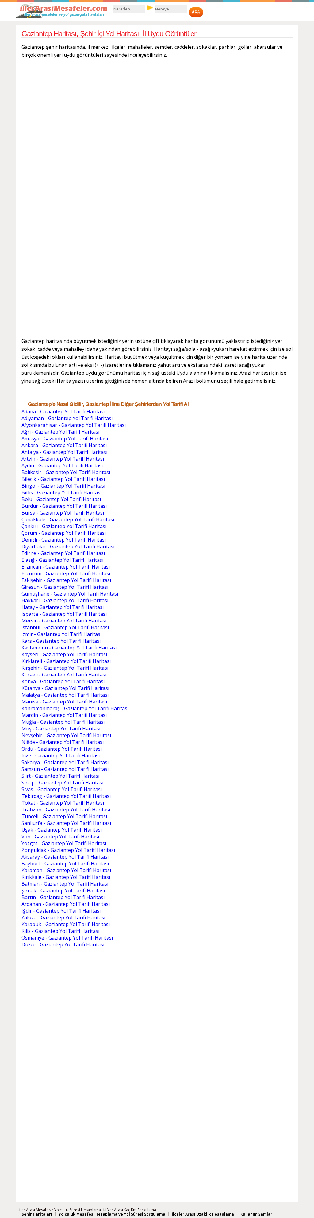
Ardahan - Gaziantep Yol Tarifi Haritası (65, 904)
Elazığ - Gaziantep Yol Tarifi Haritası (62, 560)
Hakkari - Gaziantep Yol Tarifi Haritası (64, 600)
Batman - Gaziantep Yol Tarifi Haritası (64, 883)
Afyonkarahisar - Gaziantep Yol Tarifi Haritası (73, 425)
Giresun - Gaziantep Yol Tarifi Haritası (64, 587)
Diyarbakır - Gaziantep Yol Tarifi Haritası (67, 546)
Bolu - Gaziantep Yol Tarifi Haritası (61, 499)
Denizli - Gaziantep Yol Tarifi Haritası (63, 539)
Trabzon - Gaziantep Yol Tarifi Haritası (65, 809)
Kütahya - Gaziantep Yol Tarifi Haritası (65, 688)
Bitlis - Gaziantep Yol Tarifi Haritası (61, 492)
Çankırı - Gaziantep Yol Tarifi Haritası (63, 526)
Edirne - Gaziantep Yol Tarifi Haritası (63, 553)
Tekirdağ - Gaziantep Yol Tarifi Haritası (66, 796)
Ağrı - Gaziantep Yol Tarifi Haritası (60, 431)
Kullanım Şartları (257, 1214)
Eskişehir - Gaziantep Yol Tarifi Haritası (66, 580)
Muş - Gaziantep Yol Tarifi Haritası (60, 728)
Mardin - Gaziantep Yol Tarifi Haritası (64, 715)
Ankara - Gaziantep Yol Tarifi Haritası (64, 445)
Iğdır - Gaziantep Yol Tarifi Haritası (61, 910)
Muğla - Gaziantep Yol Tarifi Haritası (63, 721)
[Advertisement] (157, 115)
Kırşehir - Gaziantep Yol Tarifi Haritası (64, 668)
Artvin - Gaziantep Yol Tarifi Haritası (62, 458)
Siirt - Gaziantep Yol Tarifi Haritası (60, 775)
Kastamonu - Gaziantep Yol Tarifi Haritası (69, 647)
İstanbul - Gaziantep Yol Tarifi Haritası (65, 627)
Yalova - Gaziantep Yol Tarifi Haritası (63, 917)
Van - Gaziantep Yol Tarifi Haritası (60, 836)
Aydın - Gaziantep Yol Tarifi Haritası (62, 465)
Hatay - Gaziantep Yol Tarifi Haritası (62, 607)
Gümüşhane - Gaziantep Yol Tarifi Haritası (69, 593)
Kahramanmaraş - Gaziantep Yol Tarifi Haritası (74, 708)
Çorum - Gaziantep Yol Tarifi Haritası (63, 533)
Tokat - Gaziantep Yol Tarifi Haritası (62, 802)
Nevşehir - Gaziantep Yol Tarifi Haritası (66, 735)
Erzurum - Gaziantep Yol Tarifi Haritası (65, 573)
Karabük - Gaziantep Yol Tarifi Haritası (65, 924)
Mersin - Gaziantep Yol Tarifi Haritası (63, 620)
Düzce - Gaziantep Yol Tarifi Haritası (62, 944)
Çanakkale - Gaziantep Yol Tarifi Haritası (67, 519)
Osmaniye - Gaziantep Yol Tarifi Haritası (67, 937)
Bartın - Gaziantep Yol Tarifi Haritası (63, 897)
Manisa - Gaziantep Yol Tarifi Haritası (64, 701)
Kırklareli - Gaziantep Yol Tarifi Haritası (66, 661)
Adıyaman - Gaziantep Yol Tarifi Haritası (67, 418)
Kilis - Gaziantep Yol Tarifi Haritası (60, 931)
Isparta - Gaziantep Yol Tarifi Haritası (64, 614)
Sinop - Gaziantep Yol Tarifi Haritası (62, 782)
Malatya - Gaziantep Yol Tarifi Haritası (65, 694)
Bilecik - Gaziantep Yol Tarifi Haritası (63, 479)
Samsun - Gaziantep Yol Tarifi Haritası (65, 769)
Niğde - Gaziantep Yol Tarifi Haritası (62, 742)
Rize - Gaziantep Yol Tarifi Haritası (60, 755)
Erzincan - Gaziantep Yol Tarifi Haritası (65, 566)
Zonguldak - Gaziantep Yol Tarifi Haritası (68, 850)
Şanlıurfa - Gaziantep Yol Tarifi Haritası (66, 823)
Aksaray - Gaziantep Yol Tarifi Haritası (65, 856)
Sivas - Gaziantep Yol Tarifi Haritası (61, 789)
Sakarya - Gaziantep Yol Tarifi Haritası (65, 762)
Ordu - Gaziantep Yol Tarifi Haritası (61, 748)
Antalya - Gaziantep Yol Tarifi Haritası (64, 452)
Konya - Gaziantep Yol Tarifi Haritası (63, 681)
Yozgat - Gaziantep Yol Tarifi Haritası (63, 843)
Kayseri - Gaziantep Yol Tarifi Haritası (64, 654)
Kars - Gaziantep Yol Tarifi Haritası (61, 641)
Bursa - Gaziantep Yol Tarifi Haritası (62, 512)
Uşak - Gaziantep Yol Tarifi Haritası (61, 829)
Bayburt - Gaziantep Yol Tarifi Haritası (65, 863)
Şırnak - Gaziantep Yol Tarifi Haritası (63, 890)
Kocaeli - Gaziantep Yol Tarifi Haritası (63, 674)
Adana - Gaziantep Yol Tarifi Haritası (63, 411)
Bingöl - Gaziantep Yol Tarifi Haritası (63, 485)
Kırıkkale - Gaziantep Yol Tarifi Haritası (65, 877)
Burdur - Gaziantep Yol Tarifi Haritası (64, 506)
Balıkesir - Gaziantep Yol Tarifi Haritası (65, 472)
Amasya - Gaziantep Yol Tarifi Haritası (64, 438)
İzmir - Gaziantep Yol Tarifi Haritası (61, 634)
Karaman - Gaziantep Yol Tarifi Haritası (66, 870)
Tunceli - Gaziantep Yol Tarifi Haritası (64, 816)
